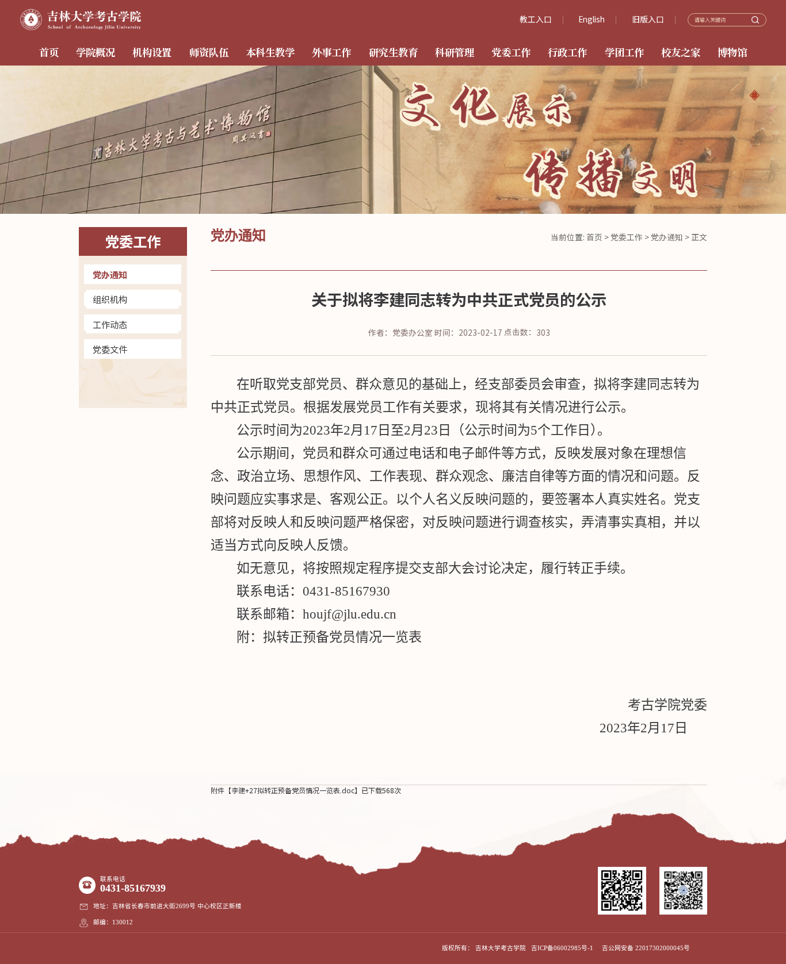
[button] (754, 95)
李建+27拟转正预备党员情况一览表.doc (292, 790)
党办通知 (110, 274)
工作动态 (110, 324)
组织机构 (110, 299)
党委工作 (627, 237)
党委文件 (110, 349)
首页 (594, 237)
